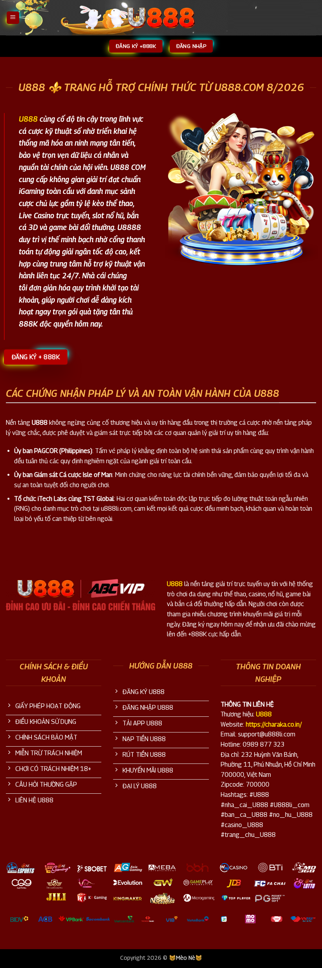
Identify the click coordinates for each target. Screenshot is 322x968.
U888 (175, 584)
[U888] (161, 17)
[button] (13, 17)
